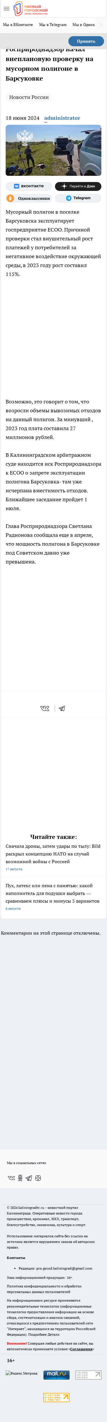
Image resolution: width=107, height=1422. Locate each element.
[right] (101, 25)
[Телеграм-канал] (78, 198)
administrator (62, 117)
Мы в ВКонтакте (18, 24)
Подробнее (37, 1334)
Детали (53, 1334)
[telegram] (64, 708)
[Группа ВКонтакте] (29, 186)
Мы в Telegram (53, 24)
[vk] (45, 708)
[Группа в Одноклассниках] (29, 198)
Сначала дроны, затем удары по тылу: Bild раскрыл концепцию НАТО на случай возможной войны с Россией (53, 857)
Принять (86, 41)
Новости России (29, 97)
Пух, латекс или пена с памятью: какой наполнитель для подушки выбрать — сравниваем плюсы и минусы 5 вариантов (52, 896)
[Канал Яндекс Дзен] (78, 186)
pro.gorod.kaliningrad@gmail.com (64, 1268)
